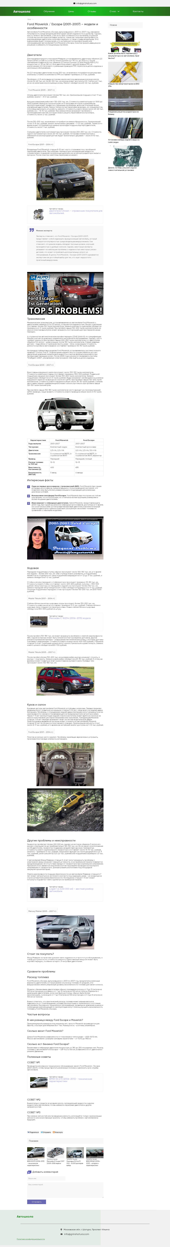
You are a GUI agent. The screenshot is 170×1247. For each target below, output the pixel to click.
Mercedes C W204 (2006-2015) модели (70, 618)
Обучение (49, 11)
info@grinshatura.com (86, 3)
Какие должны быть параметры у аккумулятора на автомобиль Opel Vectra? (123, 55)
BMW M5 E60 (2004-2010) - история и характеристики (93, 1163)
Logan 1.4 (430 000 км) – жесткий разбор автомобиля (71, 890)
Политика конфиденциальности (31, 1239)
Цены (71, 11)
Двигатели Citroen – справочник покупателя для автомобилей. (75, 212)
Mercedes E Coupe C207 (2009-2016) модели (55, 1162)
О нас (113, 11)
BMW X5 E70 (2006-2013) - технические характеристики (70, 1080)
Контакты (138, 11)
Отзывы (92, 11)
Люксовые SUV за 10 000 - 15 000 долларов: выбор (74, 1163)
